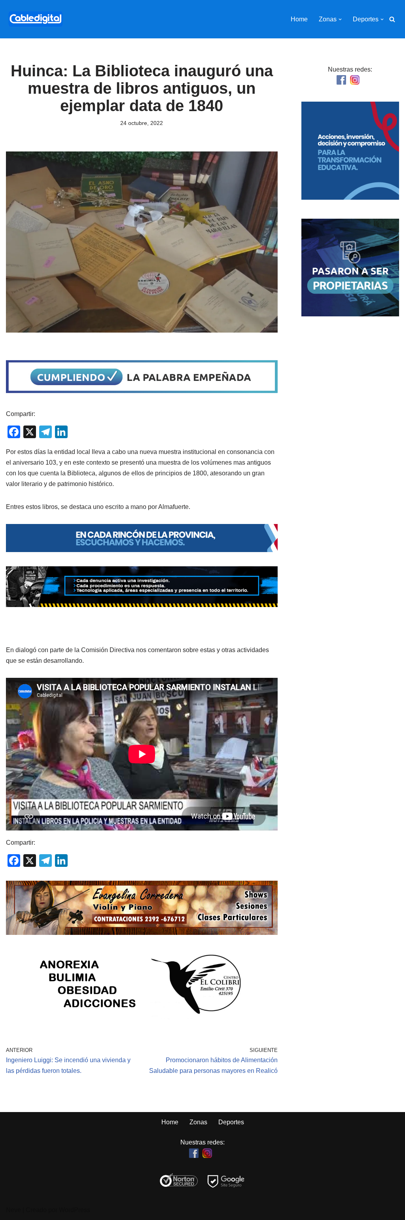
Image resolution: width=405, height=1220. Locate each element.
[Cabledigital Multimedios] (35, 19)
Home (299, 19)
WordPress (74, 1210)
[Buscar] (392, 19)
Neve (13, 1210)
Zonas (198, 1122)
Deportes (231, 1122)
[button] (340, 19)
